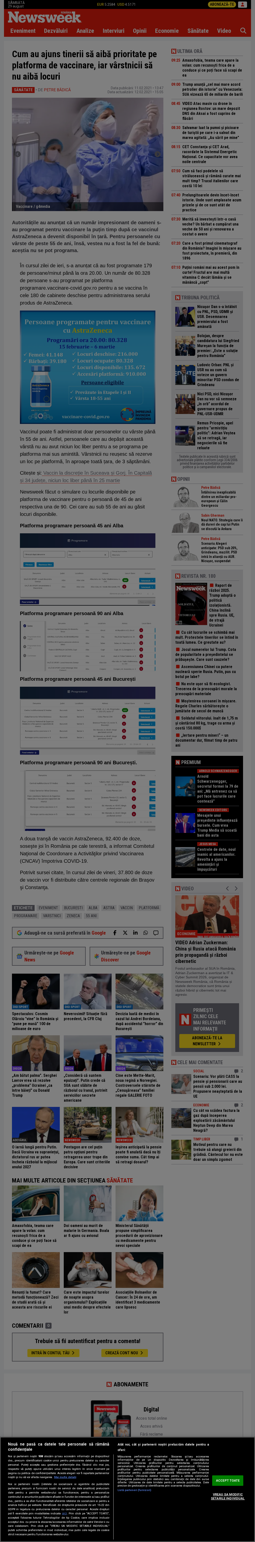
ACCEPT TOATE (228, 1481)
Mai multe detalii (65, 1477)
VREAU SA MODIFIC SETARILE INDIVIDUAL (228, 1496)
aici (64, 1513)
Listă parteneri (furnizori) (134, 1490)
